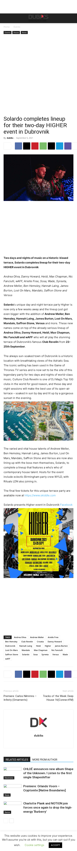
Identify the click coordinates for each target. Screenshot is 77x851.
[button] (6, 18)
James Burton (61, 645)
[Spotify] (50, 743)
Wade (65, 654)
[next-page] (11, 821)
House (16, 32)
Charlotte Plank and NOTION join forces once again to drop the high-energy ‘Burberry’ (47, 807)
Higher (48, 645)
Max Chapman (40, 650)
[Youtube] (65, 743)
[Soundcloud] (42, 743)
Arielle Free (53, 637)
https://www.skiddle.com (40, 495)
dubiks (10, 137)
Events (17, 26)
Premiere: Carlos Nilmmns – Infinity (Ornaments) (20, 697)
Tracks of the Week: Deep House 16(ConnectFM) (58, 697)
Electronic (9, 777)
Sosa (35, 654)
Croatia (40, 641)
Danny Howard (55, 641)
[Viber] (67, 146)
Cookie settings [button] (34, 845)
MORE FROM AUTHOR (44, 759)
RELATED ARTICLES (17, 759)
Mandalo (26, 650)
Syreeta (45, 654)
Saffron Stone (11, 654)
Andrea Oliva (20, 637)
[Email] (51, 146)
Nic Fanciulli (57, 650)
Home (7, 26)
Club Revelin (27, 641)
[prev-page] (6, 821)
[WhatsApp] (43, 146)
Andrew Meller (37, 637)
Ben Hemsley (11, 641)
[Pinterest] (34, 146)
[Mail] (27, 743)
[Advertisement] (38, 75)
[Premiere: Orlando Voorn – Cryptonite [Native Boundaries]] (12, 790)
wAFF (7, 658)
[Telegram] (59, 146)
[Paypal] (35, 743)
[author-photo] (38, 730)
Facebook (66, 504)
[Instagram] (20, 743)
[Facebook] (18, 146)
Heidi (38, 645)
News (24, 32)
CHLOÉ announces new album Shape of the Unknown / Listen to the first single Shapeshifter (48, 773)
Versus (55, 654)
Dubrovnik (10, 645)
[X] (26, 146)
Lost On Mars (11, 650)
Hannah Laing (25, 645)
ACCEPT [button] (55, 845)
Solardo (25, 654)
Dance (7, 812)
